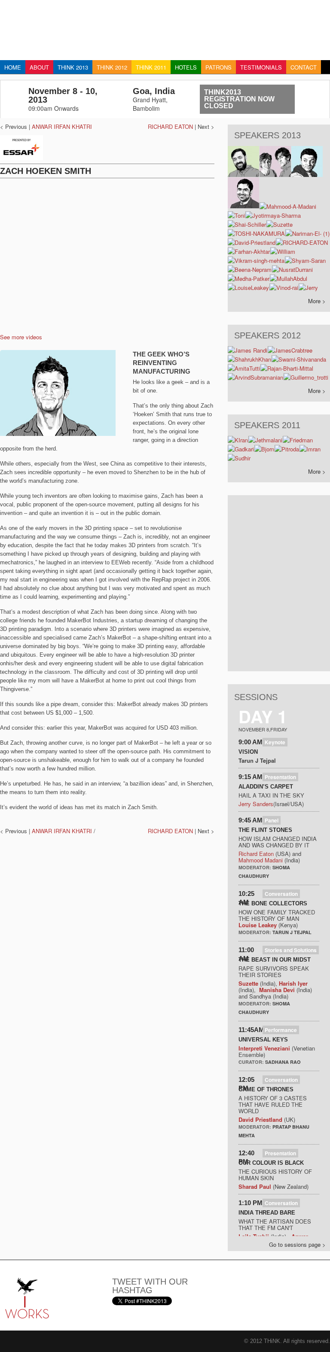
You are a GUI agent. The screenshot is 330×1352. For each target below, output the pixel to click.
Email (224, 1287)
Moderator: (255, 867)
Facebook (267, 1287)
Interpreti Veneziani (264, 1048)
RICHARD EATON (170, 126)
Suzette (248, 983)
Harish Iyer (293, 983)
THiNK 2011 (151, 67)
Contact (303, 67)
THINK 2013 (73, 67)
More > (317, 301)
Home (12, 67)
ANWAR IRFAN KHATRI (62, 126)
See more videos (21, 337)
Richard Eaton (256, 854)
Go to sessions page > (297, 1244)
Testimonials (261, 67)
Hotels (186, 67)
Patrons (218, 67)
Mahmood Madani (260, 860)
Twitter (246, 1287)
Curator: (251, 1062)
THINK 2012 (112, 67)
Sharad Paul (254, 1186)
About (39, 67)
